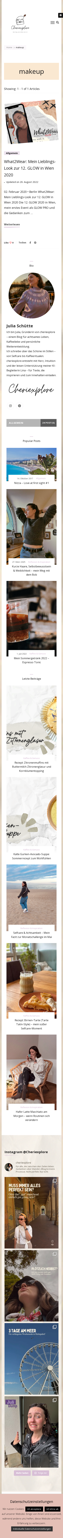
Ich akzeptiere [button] (34, 1509)
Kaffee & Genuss (38, 653)
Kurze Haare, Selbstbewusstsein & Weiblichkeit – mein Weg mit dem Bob (31, 570)
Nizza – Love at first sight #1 (31, 483)
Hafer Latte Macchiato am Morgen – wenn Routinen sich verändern (31, 1116)
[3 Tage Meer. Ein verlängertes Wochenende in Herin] (31, 1359)
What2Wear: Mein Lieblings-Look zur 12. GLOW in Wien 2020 (30, 168)
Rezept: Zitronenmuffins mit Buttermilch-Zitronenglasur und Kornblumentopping (31, 767)
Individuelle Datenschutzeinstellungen (32, 1528)
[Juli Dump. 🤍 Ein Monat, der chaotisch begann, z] (31, 1432)
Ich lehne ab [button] (52, 1509)
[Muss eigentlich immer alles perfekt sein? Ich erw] (31, 1213)
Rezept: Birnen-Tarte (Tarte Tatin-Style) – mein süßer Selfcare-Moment (31, 1024)
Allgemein (12, 153)
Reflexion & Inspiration (39, 562)
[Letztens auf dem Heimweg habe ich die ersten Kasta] (31, 1286)
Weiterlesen (12, 224)
